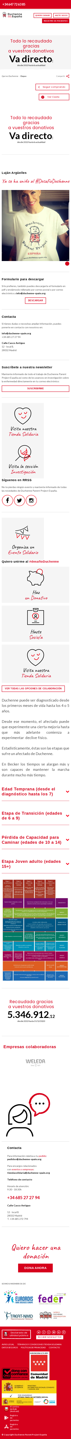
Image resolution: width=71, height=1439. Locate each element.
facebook (44, 1332)
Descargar (35, 300)
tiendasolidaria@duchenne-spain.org (28, 1172)
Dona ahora (35, 1268)
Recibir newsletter (50, 1337)
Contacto (54, 1347)
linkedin (59, 1332)
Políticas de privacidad (33, 1347)
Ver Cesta (50, 97)
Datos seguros (10, 1347)
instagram (49, 1332)
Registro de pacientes (56, 21)
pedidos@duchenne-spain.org (24, 1159)
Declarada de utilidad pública (19, 1334)
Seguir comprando (54, 87)
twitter (39, 1332)
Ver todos (67, 264)
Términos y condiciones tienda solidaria (39, 1344)
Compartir (60, 76)
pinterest (64, 1332)
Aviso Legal (8, 1344)
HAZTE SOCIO (61, 15)
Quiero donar (42, 15)
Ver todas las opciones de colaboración (33, 688)
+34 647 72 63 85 (13, 4)
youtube (54, 1332)
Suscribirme (35, 388)
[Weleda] (35, 1062)
